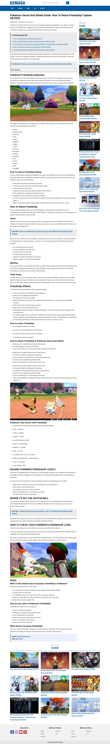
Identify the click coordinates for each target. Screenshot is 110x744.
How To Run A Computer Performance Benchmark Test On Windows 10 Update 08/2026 (41, 44)
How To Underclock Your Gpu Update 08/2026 (28, 38)
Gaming (20, 8)
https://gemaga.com (23, 636)
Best (12, 8)
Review (42, 8)
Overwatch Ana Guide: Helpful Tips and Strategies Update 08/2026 (34, 50)
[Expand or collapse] (75, 70)
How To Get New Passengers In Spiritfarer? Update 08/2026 (32, 47)
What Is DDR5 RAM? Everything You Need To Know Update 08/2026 (34, 41)
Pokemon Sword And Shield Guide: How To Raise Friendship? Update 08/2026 (46, 64)
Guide (28, 8)
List (35, 8)
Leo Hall (30, 22)
